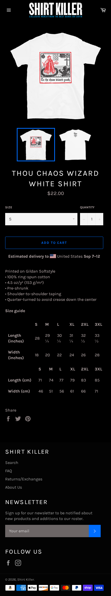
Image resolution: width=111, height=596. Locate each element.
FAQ (8, 470)
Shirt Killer (25, 579)
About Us (13, 487)
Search (11, 462)
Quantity (87, 207)
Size (8, 207)
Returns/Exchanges (23, 479)
